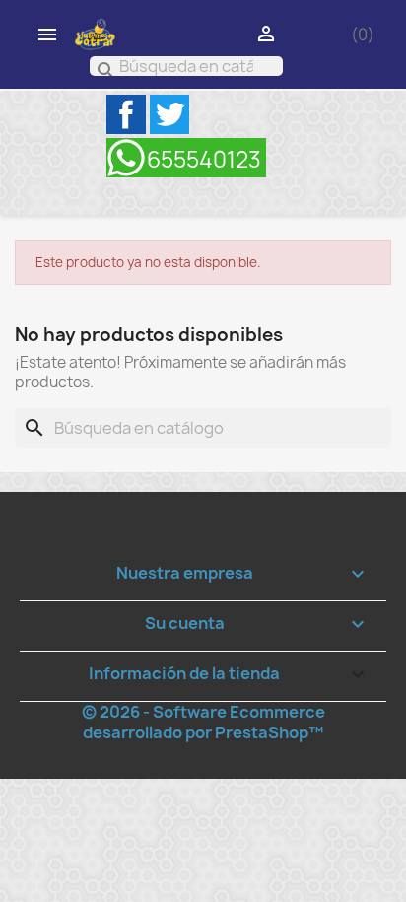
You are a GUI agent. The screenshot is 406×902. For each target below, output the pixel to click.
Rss (186, 157)
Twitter (169, 114)
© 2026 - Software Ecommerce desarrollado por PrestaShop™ (203, 722)
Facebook (126, 114)
